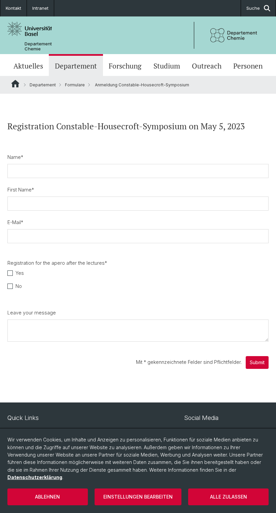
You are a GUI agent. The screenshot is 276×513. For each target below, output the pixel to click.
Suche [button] (253, 8)
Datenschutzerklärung (34, 477)
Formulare (75, 84)
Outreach (206, 66)
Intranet (40, 8)
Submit (257, 362)
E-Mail (15, 222)
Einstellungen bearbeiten (138, 497)
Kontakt (13, 8)
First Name (20, 190)
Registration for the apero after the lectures (57, 263)
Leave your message (31, 312)
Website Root (15, 83)
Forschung (125, 66)
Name (15, 157)
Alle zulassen (228, 497)
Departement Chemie (38, 46)
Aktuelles (28, 66)
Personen (248, 66)
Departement (76, 66)
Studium (166, 66)
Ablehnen (47, 497)
